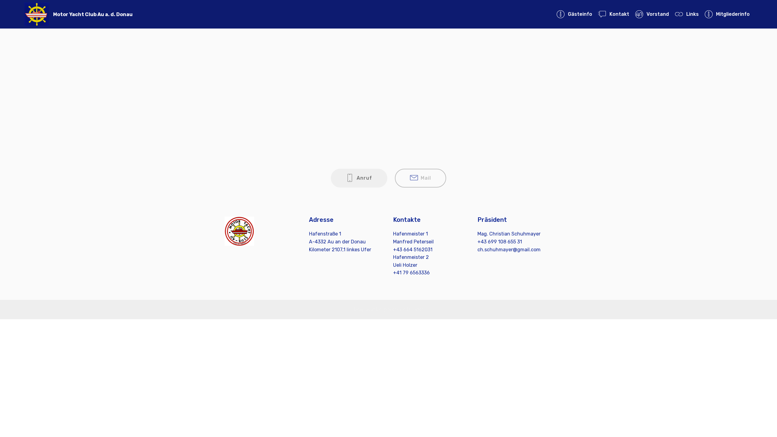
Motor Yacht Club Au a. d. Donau (93, 14)
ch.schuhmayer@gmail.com (509, 249)
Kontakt (619, 14)
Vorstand (657, 14)
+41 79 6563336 (411, 273)
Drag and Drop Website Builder (388, 309)
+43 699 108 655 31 (499, 242)
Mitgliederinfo (732, 14)
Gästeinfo (580, 14)
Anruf (364, 178)
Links (692, 14)
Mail (426, 178)
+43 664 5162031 (413, 249)
